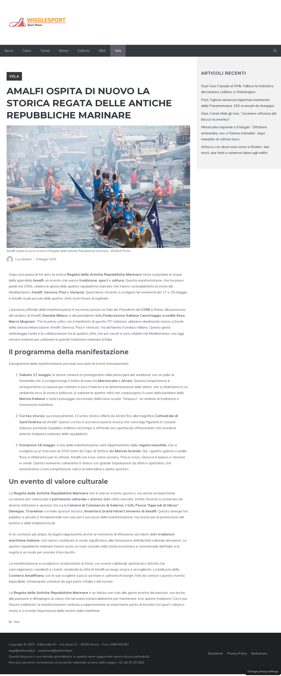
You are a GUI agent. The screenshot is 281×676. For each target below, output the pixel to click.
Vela (118, 51)
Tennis (45, 51)
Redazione (259, 653)
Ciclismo (83, 51)
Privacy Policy (237, 653)
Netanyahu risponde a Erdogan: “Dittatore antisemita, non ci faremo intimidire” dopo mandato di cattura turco (234, 133)
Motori (64, 51)
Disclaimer (215, 653)
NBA (102, 51)
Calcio (26, 51)
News (8, 51)
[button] (275, 51)
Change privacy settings (262, 671)
